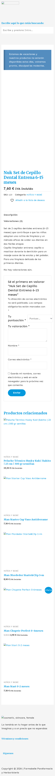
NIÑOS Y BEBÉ (34, 194)
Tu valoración (19, 326)
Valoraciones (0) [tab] (13, 221)
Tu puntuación (17, 318)
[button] (27, 16)
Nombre (13, 345)
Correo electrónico (20, 359)
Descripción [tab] (10, 214)
